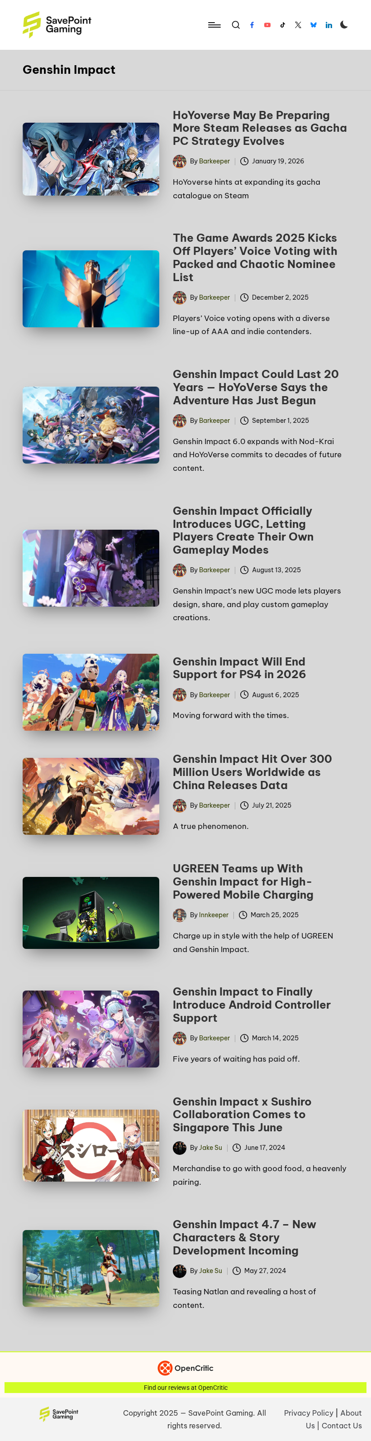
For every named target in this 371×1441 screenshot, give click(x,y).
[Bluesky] (313, 25)
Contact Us (342, 1425)
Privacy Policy (308, 1412)
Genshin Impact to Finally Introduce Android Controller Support (252, 1004)
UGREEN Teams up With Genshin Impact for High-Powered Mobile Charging (243, 881)
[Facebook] (252, 25)
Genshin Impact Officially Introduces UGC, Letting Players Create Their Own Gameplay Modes (243, 530)
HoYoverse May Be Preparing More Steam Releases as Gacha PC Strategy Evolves (260, 128)
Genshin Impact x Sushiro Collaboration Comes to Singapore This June (242, 1115)
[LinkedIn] (329, 25)
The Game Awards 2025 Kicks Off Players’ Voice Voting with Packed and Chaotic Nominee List (255, 257)
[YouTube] (267, 25)
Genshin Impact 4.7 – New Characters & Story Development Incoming (244, 1237)
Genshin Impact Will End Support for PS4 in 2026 (239, 668)
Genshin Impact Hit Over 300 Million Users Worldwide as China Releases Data (252, 772)
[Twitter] (298, 25)
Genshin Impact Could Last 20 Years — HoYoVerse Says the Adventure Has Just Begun (256, 387)
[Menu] (213, 25)
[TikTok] (283, 25)
